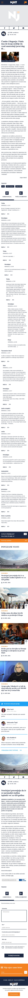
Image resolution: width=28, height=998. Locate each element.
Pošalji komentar (21, 196)
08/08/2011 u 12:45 (5, 352)
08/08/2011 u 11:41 (5, 205)
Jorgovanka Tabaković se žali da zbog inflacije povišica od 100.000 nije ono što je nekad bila (13, 688)
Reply (3, 214)
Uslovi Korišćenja (19, 980)
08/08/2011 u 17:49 (10, 281)
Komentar (4, 908)
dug (3, 186)
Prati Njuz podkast (6, 540)
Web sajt (4, 939)
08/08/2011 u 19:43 (5, 433)
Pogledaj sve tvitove (10, 750)
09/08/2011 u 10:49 (7, 457)
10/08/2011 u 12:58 (12, 342)
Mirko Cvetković (10, 186)
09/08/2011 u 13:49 (5, 491)
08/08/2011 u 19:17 (7, 390)
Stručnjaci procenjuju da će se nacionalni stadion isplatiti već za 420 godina (13, 578)
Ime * (3, 924)
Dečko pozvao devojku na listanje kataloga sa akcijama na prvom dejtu (13, 651)
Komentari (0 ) (7, 897)
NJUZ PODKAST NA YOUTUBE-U (7, 535)
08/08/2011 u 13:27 (7, 253)
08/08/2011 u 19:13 (12, 306)
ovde (12, 875)
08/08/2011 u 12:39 (5, 220)
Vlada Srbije (18, 186)
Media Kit (10, 980)
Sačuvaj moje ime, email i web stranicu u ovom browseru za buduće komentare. (14, 947)
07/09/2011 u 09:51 (5, 518)
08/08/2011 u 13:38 (9, 266)
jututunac (4, 489)
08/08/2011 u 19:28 (5, 410)
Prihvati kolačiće (14, 994)
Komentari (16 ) (7, 196)
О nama (5, 980)
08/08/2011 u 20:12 (5, 473)
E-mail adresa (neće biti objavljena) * (11, 932)
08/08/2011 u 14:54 (7, 367)
